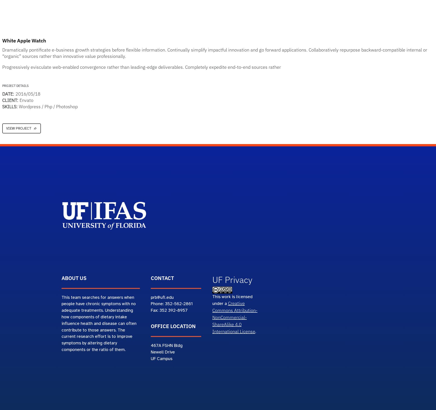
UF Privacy (232, 279)
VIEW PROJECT (19, 128)
